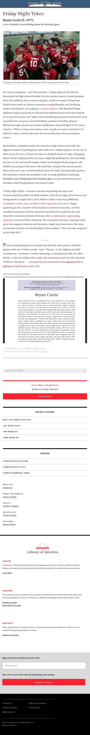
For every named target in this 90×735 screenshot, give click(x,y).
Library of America (9, 497)
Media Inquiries (8, 711)
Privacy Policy (34, 707)
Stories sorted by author (15, 461)
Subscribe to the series (11, 605)
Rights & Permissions (37, 703)
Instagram (15, 506)
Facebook (6, 506)
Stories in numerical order (16, 473)
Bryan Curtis (17, 348)
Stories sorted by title (14, 467)
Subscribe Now (45, 396)
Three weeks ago (11, 437)
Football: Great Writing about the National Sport (28, 179)
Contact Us (7, 703)
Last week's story (11, 425)
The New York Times (69, 109)
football (27, 348)
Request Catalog (43, 682)
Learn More (7, 572)
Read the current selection (17, 420)
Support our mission (10, 635)
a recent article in (49, 109)
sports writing (39, 348)
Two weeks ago (10, 431)
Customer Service (9, 707)
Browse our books (9, 602)
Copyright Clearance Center (73, 277)
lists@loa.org (7, 487)
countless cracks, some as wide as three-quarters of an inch (36, 203)
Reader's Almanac (9, 524)
